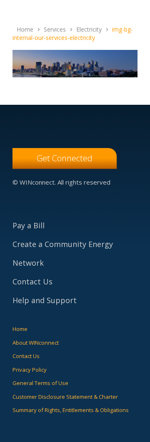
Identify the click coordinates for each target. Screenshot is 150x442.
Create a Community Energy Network (62, 253)
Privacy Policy (29, 369)
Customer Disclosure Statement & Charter (65, 396)
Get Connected (64, 158)
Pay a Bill (28, 225)
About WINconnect (35, 342)
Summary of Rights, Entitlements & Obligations (70, 410)
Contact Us (32, 281)
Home (20, 329)
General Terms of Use (40, 383)
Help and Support (44, 300)
